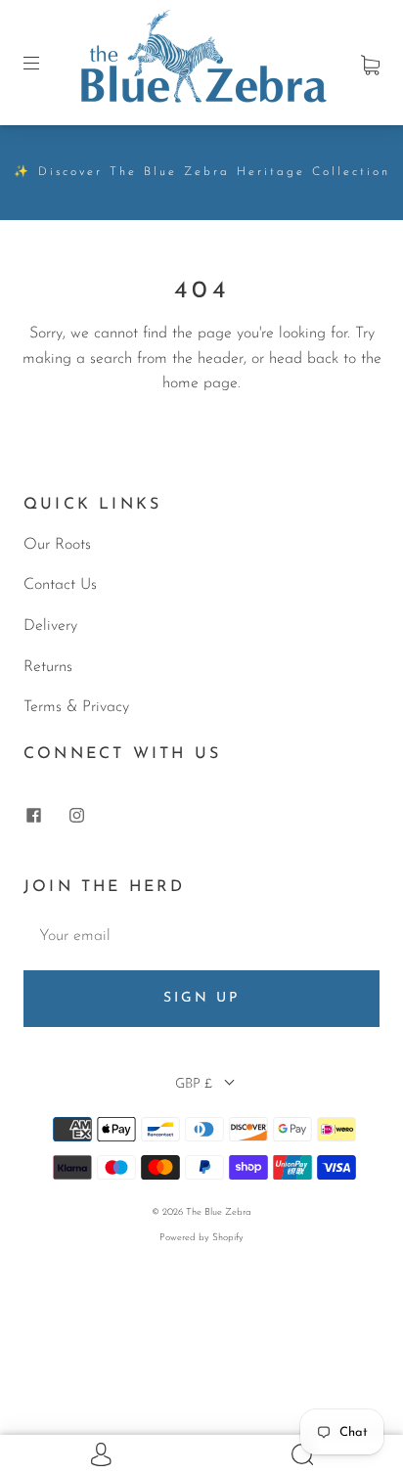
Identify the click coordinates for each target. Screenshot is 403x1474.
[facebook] (33, 815)
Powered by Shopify (201, 1237)
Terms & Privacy (76, 707)
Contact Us (60, 585)
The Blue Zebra (218, 1212)
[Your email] (201, 937)
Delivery (50, 626)
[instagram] (76, 815)
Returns (47, 667)
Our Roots (57, 545)
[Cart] (370, 61)
